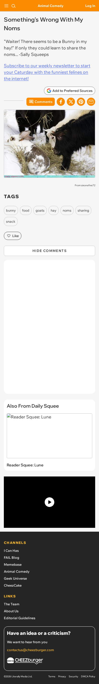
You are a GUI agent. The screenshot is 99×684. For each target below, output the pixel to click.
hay (53, 210)
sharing (83, 210)
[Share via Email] (91, 102)
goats (40, 210)
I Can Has (11, 550)
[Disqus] (49, 329)
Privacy (62, 676)
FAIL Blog (11, 557)
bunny (11, 210)
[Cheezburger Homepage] (49, 661)
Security (73, 676)
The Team (11, 604)
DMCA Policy (88, 676)
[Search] (13, 5)
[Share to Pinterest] (81, 102)
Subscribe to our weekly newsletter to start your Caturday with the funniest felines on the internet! (47, 72)
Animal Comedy (50, 6)
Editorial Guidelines (19, 618)
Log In (90, 6)
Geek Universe (15, 578)
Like (15, 236)
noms (67, 210)
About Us (11, 611)
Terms (51, 676)
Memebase (13, 564)
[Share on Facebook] (61, 102)
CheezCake (13, 585)
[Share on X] (71, 102)
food (25, 210)
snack (10, 221)
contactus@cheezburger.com (30, 650)
